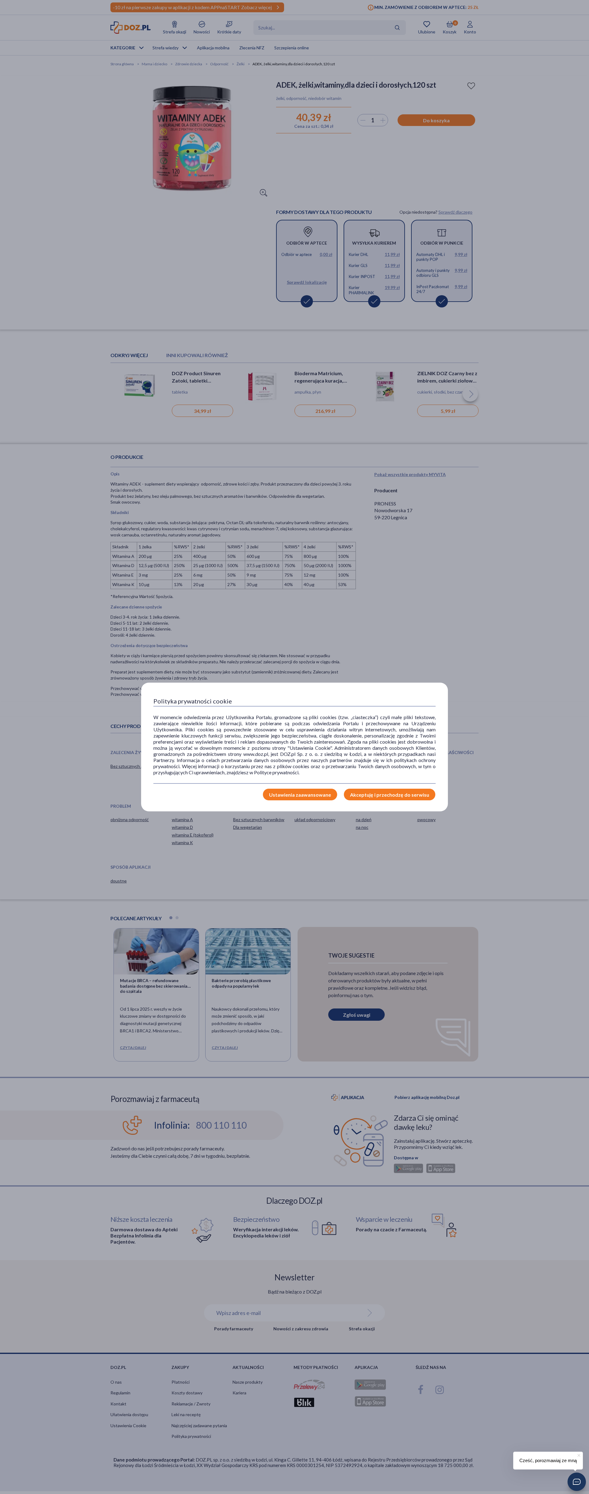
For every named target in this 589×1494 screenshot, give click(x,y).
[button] (577, 1482)
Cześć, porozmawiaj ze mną (548, 1460)
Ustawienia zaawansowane (300, 795)
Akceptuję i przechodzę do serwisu (389, 795)
